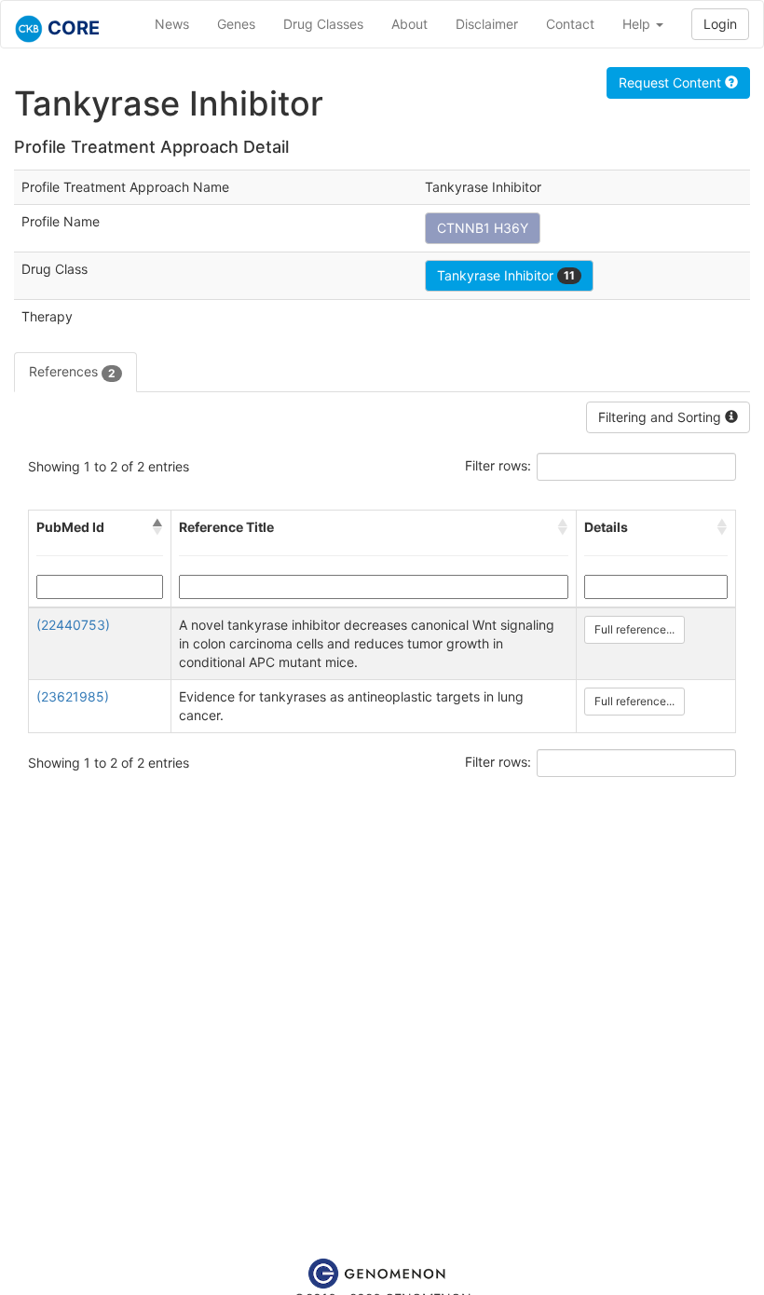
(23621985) (72, 696)
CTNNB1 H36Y (482, 228)
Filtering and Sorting (661, 417)
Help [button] (638, 24)
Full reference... (634, 629)
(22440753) (73, 625)
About (409, 24)
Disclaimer (487, 24)
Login (720, 24)
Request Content (672, 82)
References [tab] (72, 371)
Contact (570, 24)
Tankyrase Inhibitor (506, 275)
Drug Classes (323, 24)
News (172, 24)
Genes (236, 24)
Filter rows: (498, 465)
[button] (157, 527)
